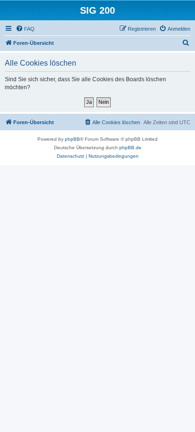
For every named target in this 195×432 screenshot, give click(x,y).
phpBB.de (130, 147)
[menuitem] (25, 28)
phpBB (72, 139)
